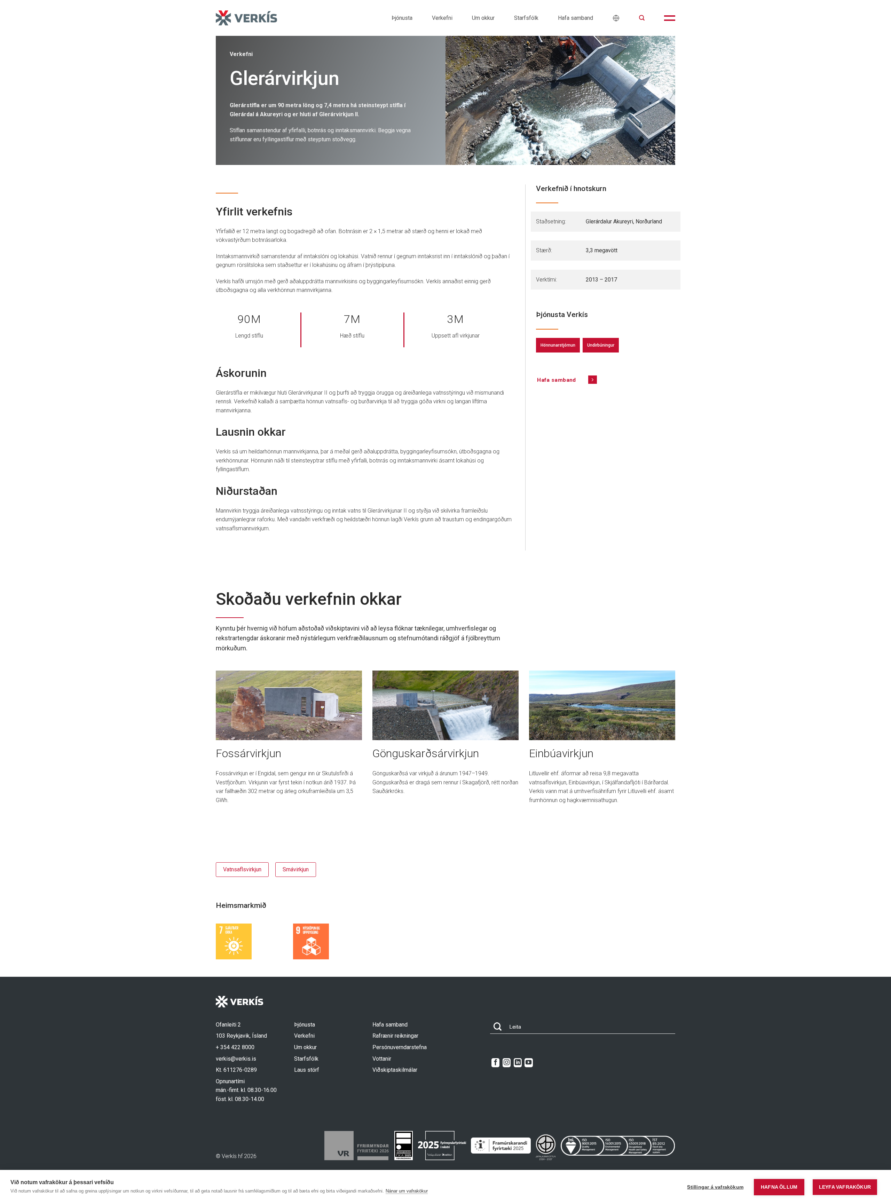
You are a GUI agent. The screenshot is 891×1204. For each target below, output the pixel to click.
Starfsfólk (526, 18)
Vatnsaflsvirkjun (242, 869)
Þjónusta (402, 18)
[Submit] (497, 1027)
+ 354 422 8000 (235, 1047)
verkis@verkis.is (236, 1058)
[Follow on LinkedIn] (518, 1062)
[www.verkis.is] (246, 17)
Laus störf (306, 1070)
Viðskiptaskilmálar (394, 1070)
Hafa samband (575, 18)
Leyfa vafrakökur (845, 1187)
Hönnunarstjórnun (558, 345)
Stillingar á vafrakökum (715, 1187)
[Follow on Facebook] (495, 1062)
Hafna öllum (779, 1187)
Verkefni (442, 18)
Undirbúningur (600, 345)
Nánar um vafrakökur (407, 1191)
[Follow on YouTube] (529, 1062)
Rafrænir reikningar (395, 1035)
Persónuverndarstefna (399, 1047)
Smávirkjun (296, 869)
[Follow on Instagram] (507, 1062)
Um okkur (483, 18)
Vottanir (381, 1058)
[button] (642, 18)
